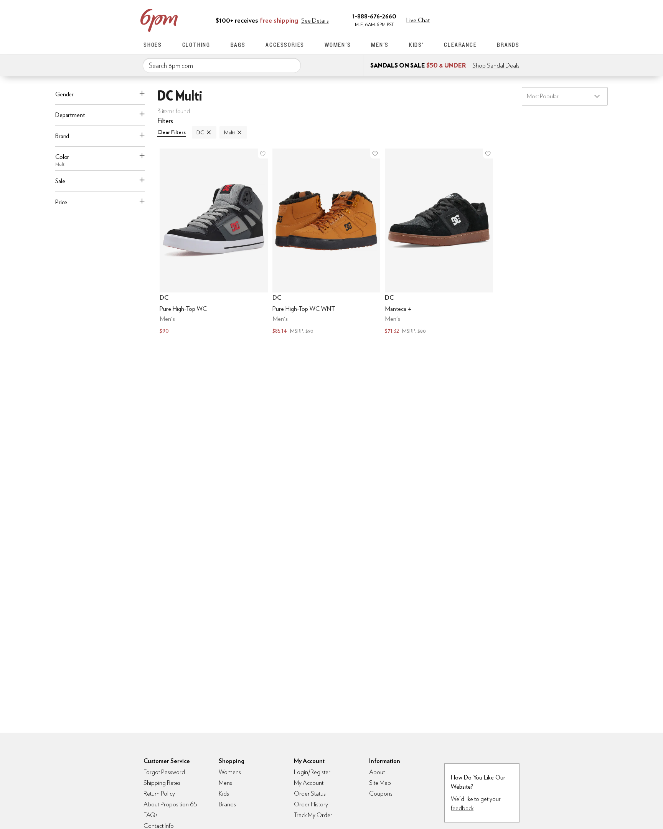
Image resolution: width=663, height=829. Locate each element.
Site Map (380, 782)
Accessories (285, 44)
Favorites (499, 19)
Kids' (416, 44)
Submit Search (292, 65)
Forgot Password (164, 772)
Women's (338, 44)
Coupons (381, 793)
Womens (230, 772)
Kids (224, 793)
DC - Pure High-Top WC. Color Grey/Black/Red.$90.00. (214, 242)
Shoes (152, 44)
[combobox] (222, 65)
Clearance (460, 44)
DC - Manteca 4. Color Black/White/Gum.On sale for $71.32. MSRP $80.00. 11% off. (439, 242)
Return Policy (159, 793)
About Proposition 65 (170, 804)
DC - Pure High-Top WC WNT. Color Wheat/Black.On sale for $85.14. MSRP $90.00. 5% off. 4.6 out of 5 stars (326, 242)
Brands (508, 44)
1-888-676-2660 (374, 16)
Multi (229, 132)
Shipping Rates (161, 782)
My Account (467, 19)
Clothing (196, 44)
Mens (225, 782)
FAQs (150, 815)
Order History (311, 804)
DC (200, 132)
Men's (380, 44)
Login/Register (312, 772)
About (377, 772)
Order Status (310, 793)
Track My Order (313, 815)
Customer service (483, 19)
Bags (238, 44)
